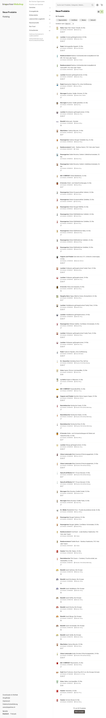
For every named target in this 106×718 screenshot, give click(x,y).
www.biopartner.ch (9, 707)
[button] (79, 30)
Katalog (6, 16)
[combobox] (75, 5)
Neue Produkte (10, 12)
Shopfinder (6, 698)
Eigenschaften (63, 20)
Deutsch (6, 714)
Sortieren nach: (60, 23)
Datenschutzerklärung (10, 704)
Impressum (6, 701)
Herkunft (93, 20)
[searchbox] (75, 5)
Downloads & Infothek (10, 695)
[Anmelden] (97, 5)
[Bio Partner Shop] (13, 4)
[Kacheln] (98, 11)
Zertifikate (74, 20)
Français (13, 714)
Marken (84, 20)
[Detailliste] (101, 11)
